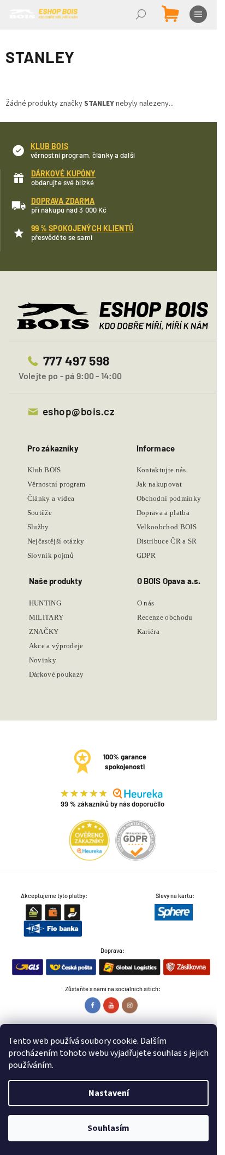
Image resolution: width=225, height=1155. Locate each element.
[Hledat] (142, 14)
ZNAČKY (44, 631)
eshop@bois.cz (79, 411)
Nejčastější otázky (56, 541)
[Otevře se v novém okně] (94, 1004)
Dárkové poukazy (56, 674)
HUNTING (45, 603)
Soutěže (39, 512)
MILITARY (46, 617)
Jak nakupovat (159, 484)
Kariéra (148, 631)
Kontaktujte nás (161, 470)
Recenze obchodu (165, 617)
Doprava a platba (163, 512)
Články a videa (51, 498)
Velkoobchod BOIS (167, 527)
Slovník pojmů (50, 555)
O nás (146, 603)
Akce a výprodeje (56, 646)
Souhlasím (108, 1128)
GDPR (146, 555)
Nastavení (108, 1093)
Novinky (42, 660)
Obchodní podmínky (169, 498)
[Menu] (199, 14)
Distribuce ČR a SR (167, 541)
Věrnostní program (56, 484)
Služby (38, 527)
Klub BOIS (44, 470)
